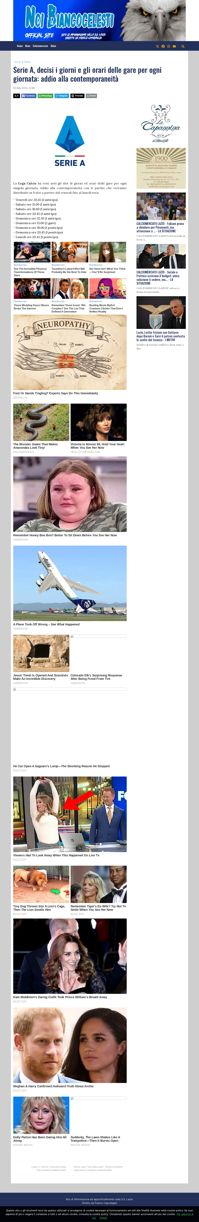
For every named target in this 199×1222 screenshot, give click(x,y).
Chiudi (103, 1217)
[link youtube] (174, 45)
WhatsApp (47, 96)
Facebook (30, 96)
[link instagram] (168, 45)
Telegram (63, 96)
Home (20, 46)
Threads (79, 96)
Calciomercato (40, 46)
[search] (183, 45)
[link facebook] (163, 45)
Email (92, 96)
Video (53, 46)
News (27, 46)
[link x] (157, 45)
